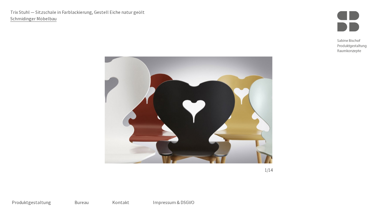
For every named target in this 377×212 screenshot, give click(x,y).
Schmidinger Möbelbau (33, 18)
